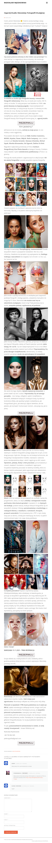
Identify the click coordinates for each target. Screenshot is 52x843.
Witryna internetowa (9, 825)
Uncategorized (16, 751)
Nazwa (6, 814)
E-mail (6, 819)
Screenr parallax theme (36, 841)
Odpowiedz (24, 763)
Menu (47, 2)
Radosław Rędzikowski (15, 3)
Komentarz (7, 797)
